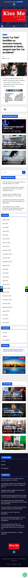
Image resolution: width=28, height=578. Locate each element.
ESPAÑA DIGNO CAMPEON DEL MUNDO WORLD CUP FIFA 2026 (14, 429)
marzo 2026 (6, 239)
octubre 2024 (6, 303)
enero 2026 (6, 246)
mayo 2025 (6, 277)
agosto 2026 (6, 219)
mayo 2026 (6, 231)
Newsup (23, 558)
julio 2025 (5, 269)
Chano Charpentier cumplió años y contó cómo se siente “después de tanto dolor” (18, 97)
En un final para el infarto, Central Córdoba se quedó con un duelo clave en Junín (9, 97)
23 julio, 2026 (9, 415)
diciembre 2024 (7, 296)
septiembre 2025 (7, 261)
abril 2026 (5, 235)
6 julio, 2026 (8, 447)
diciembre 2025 (7, 250)
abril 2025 (5, 280)
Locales (5, 332)
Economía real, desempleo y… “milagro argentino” (13, 144)
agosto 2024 (6, 311)
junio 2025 (5, 273)
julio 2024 (5, 315)
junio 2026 (5, 227)
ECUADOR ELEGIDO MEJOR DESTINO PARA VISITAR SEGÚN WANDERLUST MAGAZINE (14, 201)
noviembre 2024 (7, 299)
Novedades (14, 564)
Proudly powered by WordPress (9, 558)
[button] (25, 26)
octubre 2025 (6, 258)
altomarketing (16, 131)
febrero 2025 (6, 288)
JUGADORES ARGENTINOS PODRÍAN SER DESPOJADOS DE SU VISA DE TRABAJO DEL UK (13, 189)
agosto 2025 (6, 265)
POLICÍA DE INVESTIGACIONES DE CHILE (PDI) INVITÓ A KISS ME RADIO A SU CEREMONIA (13, 519)
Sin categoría (6, 340)
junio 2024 (5, 318)
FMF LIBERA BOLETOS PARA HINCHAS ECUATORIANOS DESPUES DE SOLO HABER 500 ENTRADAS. (13, 208)
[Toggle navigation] (14, 26)
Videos (19, 564)
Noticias (5, 34)
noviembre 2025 (7, 254)
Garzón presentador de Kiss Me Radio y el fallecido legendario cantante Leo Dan (13, 350)
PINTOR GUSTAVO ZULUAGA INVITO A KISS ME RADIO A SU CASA (14, 396)
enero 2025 (6, 292)
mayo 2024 (6, 322)
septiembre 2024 (7, 307)
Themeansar (14, 560)
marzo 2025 (6, 284)
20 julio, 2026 (9, 431)
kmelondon (19, 398)
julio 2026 (5, 223)
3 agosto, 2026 (9, 398)
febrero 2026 (6, 242)
